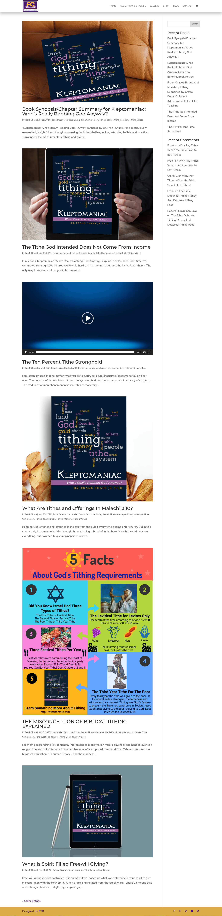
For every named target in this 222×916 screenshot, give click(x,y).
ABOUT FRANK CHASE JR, (133, 6)
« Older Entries (31, 901)
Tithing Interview (120, 119)
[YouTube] (192, 911)
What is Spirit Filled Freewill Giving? (65, 864)
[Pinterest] (198, 911)
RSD (41, 911)
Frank (170, 145)
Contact (188, 6)
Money (91, 368)
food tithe (68, 119)
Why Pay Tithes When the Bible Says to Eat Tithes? (183, 150)
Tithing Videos (136, 119)
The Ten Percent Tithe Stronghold (62, 362)
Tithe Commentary (89, 119)
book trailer (57, 119)
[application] (87, 318)
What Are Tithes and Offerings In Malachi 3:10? (77, 508)
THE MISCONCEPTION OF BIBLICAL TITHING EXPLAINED (74, 724)
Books (67, 368)
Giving (77, 119)
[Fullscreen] (149, 352)
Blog (176, 6)
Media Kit (109, 732)
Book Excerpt (59, 253)
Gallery (154, 6)
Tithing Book (105, 119)
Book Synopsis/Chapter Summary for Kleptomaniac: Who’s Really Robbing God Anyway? (84, 111)
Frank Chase (31, 119)
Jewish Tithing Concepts (114, 514)
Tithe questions (42, 736)
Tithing (128, 368)
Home (113, 6)
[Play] (26, 352)
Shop (166, 6)
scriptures (90, 253)
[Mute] (144, 352)
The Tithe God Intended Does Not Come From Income (86, 247)
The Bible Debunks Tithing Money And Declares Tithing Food (181, 220)
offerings (138, 514)
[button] (88, 318)
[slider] (85, 352)
